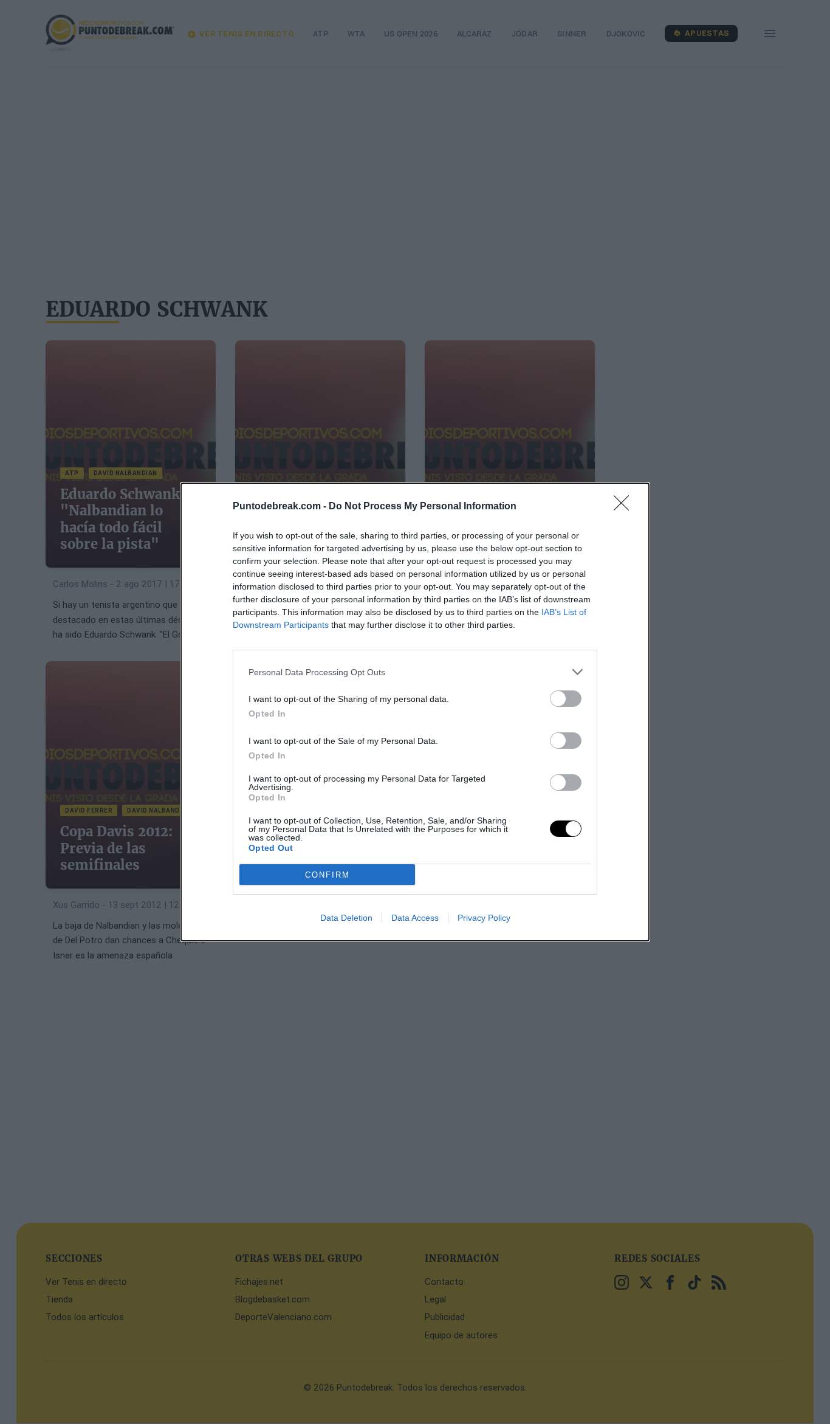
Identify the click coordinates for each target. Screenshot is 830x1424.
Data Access (415, 918)
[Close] (625, 506)
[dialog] (415, 712)
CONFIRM (327, 874)
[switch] (565, 698)
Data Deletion (346, 918)
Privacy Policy (484, 918)
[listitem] (415, 672)
